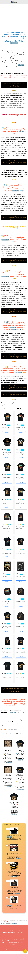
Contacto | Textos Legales (16, 949)
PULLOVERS (10, 75)
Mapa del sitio (7, 949)
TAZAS (18, 75)
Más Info (7, 432)
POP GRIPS (23, 77)
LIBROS (16, 77)
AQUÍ (16, 116)
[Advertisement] (14, 15)
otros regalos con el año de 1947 (17, 114)
